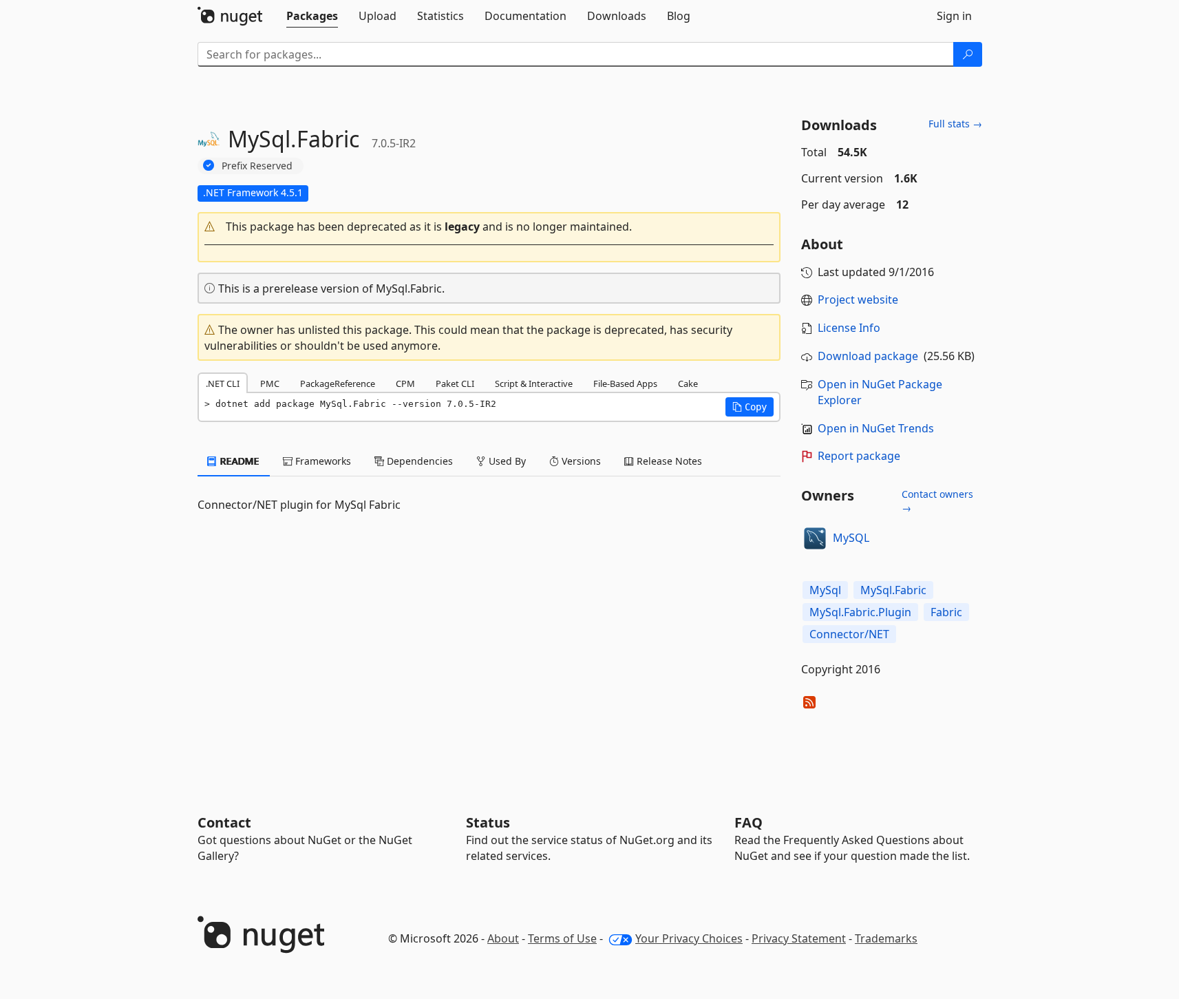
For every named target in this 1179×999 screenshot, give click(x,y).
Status (488, 822)
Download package (868, 356)
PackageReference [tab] (337, 383)
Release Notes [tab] (668, 460)
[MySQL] (815, 538)
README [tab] (238, 460)
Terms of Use (562, 938)
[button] (489, 227)
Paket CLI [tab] (455, 383)
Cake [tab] (688, 383)
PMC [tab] (269, 383)
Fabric (946, 612)
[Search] (967, 54)
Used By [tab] (506, 460)
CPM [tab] (405, 383)
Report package (859, 455)
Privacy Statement (799, 938)
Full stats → (955, 123)
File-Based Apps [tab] (625, 383)
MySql (825, 590)
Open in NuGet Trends (876, 428)
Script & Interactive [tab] (534, 383)
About (503, 938)
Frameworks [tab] (322, 460)
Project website (858, 299)
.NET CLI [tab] (223, 383)
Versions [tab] (580, 460)
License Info (849, 327)
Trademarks (886, 938)
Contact (224, 822)
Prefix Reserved (257, 165)
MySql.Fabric (893, 590)
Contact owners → (937, 500)
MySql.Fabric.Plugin (860, 612)
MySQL (851, 537)
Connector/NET (849, 634)
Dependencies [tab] (418, 460)
